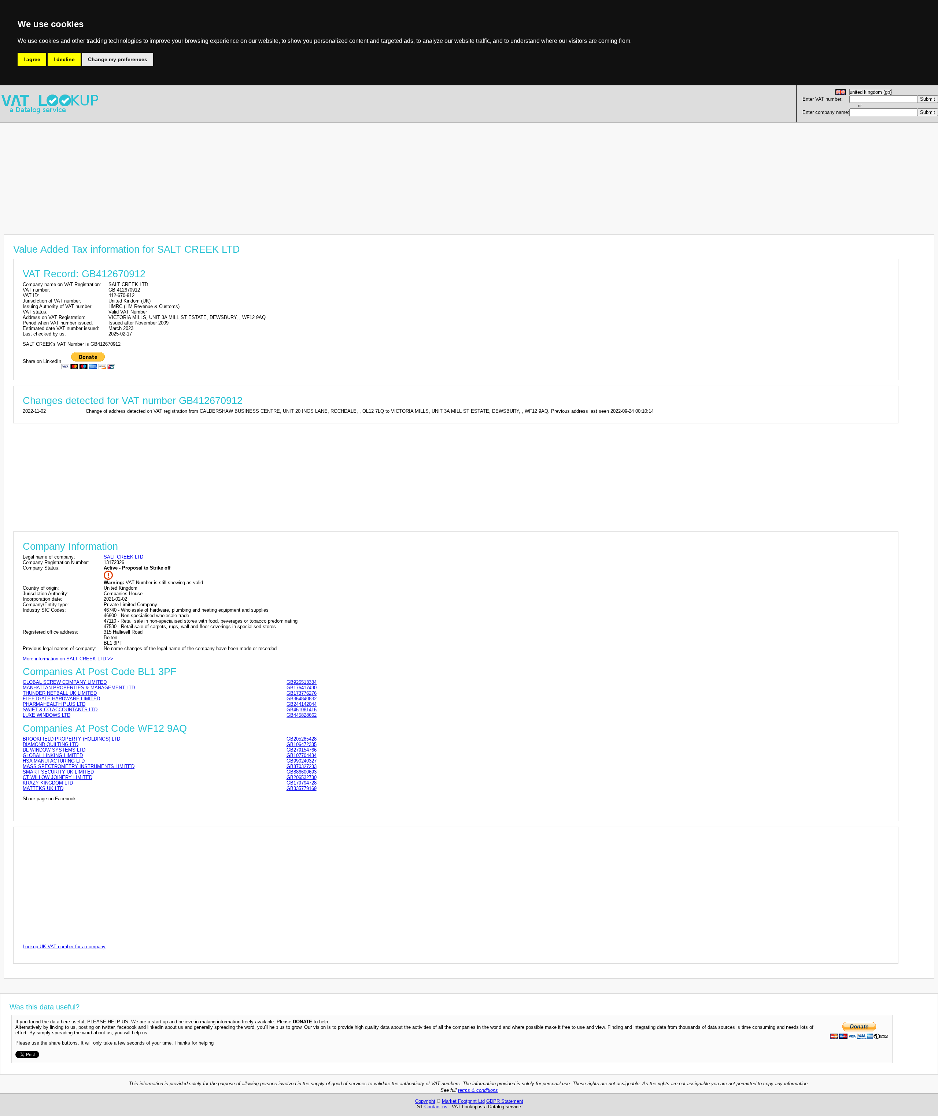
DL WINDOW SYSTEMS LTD (54, 750)
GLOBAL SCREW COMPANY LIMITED (65, 682)
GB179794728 (302, 783)
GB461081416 (302, 709)
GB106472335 (302, 744)
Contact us (435, 1106)
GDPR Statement (504, 1101)
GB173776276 (302, 693)
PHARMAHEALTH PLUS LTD (54, 704)
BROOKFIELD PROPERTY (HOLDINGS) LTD (71, 739)
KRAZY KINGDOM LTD (48, 783)
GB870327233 (302, 766)
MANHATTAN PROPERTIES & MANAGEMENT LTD (79, 687)
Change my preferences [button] (117, 59)
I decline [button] (64, 59)
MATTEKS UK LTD (43, 788)
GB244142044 (302, 704)
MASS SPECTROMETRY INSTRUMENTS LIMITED (78, 766)
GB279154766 (302, 750)
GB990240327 (302, 761)
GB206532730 (302, 777)
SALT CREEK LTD (123, 557)
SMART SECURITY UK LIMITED (58, 772)
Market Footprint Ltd (463, 1101)
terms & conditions (478, 1090)
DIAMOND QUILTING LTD (50, 744)
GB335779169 (302, 788)
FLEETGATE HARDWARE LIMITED (61, 698)
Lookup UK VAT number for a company (64, 946)
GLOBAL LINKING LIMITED (53, 755)
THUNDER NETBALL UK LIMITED (60, 693)
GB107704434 (302, 755)
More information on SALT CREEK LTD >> (68, 658)
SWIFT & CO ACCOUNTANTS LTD (60, 709)
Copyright (425, 1101)
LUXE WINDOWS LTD (46, 715)
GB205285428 (302, 739)
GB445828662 (302, 715)
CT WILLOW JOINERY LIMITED (57, 777)
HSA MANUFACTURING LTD (54, 761)
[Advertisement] (220, 174)
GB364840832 (302, 698)
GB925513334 (302, 682)
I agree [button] (31, 59)
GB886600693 (302, 772)
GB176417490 (302, 687)
